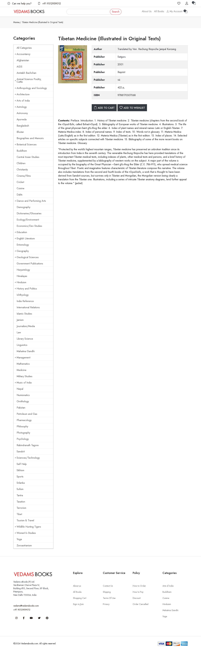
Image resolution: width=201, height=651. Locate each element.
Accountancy (23, 54)
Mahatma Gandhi (26, 351)
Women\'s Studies (26, 533)
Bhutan (20, 132)
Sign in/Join (78, 604)
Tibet (19, 514)
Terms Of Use (109, 598)
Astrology (22, 107)
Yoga (19, 539)
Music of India (24, 382)
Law (19, 332)
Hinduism (21, 282)
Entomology (23, 245)
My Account (175, 11)
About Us (147, 11)
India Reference (25, 301)
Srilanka (21, 483)
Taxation (21, 501)
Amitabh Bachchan (26, 73)
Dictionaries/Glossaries (29, 213)
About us (77, 585)
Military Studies (24, 376)
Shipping (107, 592)
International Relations (28, 307)
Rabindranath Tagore (28, 445)
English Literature (26, 238)
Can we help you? (21, 3)
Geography (23, 251)
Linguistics (22, 345)
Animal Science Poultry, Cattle (29, 80)
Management (23, 357)
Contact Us (108, 585)
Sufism (20, 489)
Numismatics (23, 395)
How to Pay (138, 592)
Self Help (22, 464)
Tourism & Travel (25, 520)
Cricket (20, 182)
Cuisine (20, 188)
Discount (137, 598)
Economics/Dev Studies (29, 226)
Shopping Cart (79, 598)
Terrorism (21, 508)
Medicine (21, 370)
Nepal (20, 389)
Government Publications (30, 263)
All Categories (24, 48)
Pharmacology (24, 420)
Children (21, 163)
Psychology (23, 439)
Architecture (23, 94)
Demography (23, 207)
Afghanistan (23, 60)
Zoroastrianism (24, 545)
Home (16, 22)
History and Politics (27, 288)
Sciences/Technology (28, 458)
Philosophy (22, 426)
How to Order (139, 585)
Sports (20, 476)
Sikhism (20, 470)
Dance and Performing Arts (31, 201)
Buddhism (22, 151)
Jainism (20, 320)
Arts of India (23, 100)
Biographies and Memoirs (30, 138)
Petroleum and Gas (27, 414)
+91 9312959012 (51, 3)
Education (22, 232)
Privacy (106, 604)
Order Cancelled (140, 604)
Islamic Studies (24, 313)
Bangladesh (23, 126)
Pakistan (21, 407)
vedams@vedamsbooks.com (26, 605)
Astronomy (22, 113)
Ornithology (23, 401)
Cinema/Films (24, 176)
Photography (23, 433)
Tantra (20, 495)
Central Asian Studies (28, 157)
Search (115, 11)
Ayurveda (22, 119)
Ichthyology (23, 295)
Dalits (19, 194)
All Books (159, 11)
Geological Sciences (28, 257)
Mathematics (23, 364)
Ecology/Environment (28, 219)
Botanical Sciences (27, 144)
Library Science (25, 339)
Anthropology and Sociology (32, 88)
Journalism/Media (26, 326)
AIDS (19, 66)
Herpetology (23, 270)
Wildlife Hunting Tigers (29, 527)
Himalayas (22, 276)
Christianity (22, 169)
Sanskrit (21, 451)
